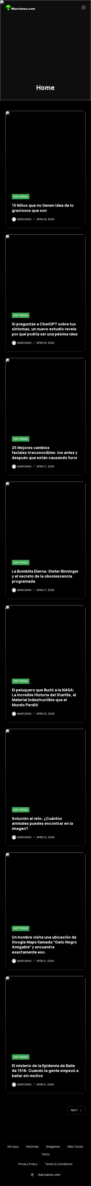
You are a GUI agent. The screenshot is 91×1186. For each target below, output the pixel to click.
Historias (21, 196)
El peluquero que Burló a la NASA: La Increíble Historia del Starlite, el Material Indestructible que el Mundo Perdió (44, 697)
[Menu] (83, 7)
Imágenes (53, 1146)
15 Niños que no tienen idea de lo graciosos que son (43, 208)
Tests (45, 1154)
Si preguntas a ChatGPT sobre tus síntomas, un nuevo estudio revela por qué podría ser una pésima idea (44, 329)
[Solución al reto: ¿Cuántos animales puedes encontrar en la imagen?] (45, 787)
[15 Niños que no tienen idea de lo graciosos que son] (45, 169)
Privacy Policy (27, 1164)
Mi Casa (13, 1146)
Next (74, 1110)
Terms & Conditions (59, 1164)
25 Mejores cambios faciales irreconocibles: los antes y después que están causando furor (44, 452)
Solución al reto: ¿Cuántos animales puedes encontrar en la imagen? (42, 823)
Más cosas (75, 1146)
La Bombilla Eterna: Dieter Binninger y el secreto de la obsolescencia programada (45, 576)
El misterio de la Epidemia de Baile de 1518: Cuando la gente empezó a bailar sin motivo (45, 1070)
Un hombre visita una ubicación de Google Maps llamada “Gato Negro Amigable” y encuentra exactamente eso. (44, 945)
